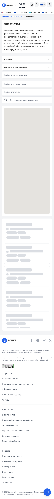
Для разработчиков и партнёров (17, 420)
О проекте (7, 373)
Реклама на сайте (10, 378)
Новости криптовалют (13, 456)
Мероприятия (8, 466)
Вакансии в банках (10, 436)
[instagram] (37, 340)
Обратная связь (9, 389)
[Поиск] (37, 4)
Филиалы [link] (30, 16)
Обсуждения (8, 472)
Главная (5, 16)
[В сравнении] (32, 4)
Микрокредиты (17, 16)
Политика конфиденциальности (17, 384)
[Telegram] (44, 340)
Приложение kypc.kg (11, 394)
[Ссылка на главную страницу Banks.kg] (7, 5)
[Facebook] (31, 340)
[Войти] (49, 4)
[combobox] (27, 59)
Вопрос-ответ (9, 477)
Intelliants (29, 494)
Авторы (5, 399)
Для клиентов (8, 414)
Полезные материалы (12, 461)
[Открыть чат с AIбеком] (47, 492)
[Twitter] (50, 340)
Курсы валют (22, 5)
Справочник (8, 482)
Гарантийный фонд (11, 441)
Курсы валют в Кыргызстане (15, 430)
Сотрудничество (10, 425)
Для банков (7, 409)
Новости (6, 450)
